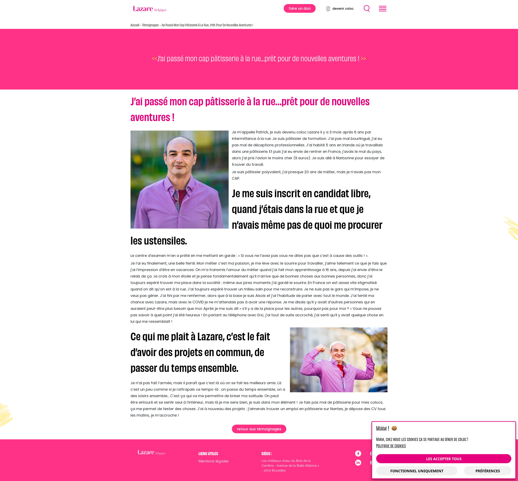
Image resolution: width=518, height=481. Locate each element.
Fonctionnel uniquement (416, 470)
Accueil (135, 25)
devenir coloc (342, 8)
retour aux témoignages (259, 428)
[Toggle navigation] (382, 8)
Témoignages (150, 25)
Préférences (488, 470)
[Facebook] (358, 453)
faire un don (300, 8)
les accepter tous (444, 458)
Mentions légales (213, 461)
